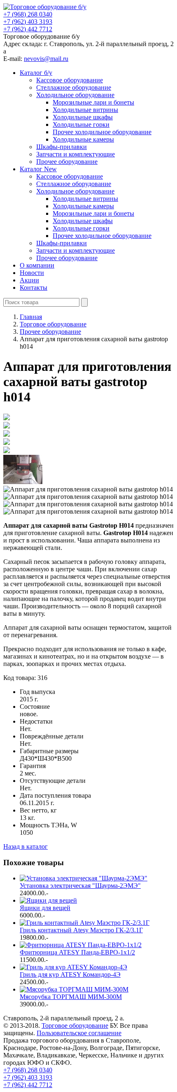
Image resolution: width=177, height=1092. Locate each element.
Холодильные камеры (83, 139)
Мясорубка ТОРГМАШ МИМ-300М (71, 996)
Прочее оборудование (67, 161)
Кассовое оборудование (69, 80)
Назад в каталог (25, 846)
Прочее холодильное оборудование (102, 131)
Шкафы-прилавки (61, 146)
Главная (31, 316)
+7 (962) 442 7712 (27, 29)
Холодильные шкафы (83, 117)
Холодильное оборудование (75, 94)
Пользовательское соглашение (79, 1032)
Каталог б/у (36, 72)
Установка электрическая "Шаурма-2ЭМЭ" (80, 885)
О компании (37, 265)
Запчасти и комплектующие (75, 154)
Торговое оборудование (75, 1025)
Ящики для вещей (45, 907)
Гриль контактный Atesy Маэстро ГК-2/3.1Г (81, 930)
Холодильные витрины (85, 109)
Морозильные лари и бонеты (93, 102)
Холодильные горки (81, 124)
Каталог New (38, 168)
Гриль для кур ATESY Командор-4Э (70, 974)
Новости (32, 272)
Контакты (33, 287)
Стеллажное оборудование (73, 87)
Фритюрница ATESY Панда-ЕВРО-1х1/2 (77, 952)
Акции (29, 280)
